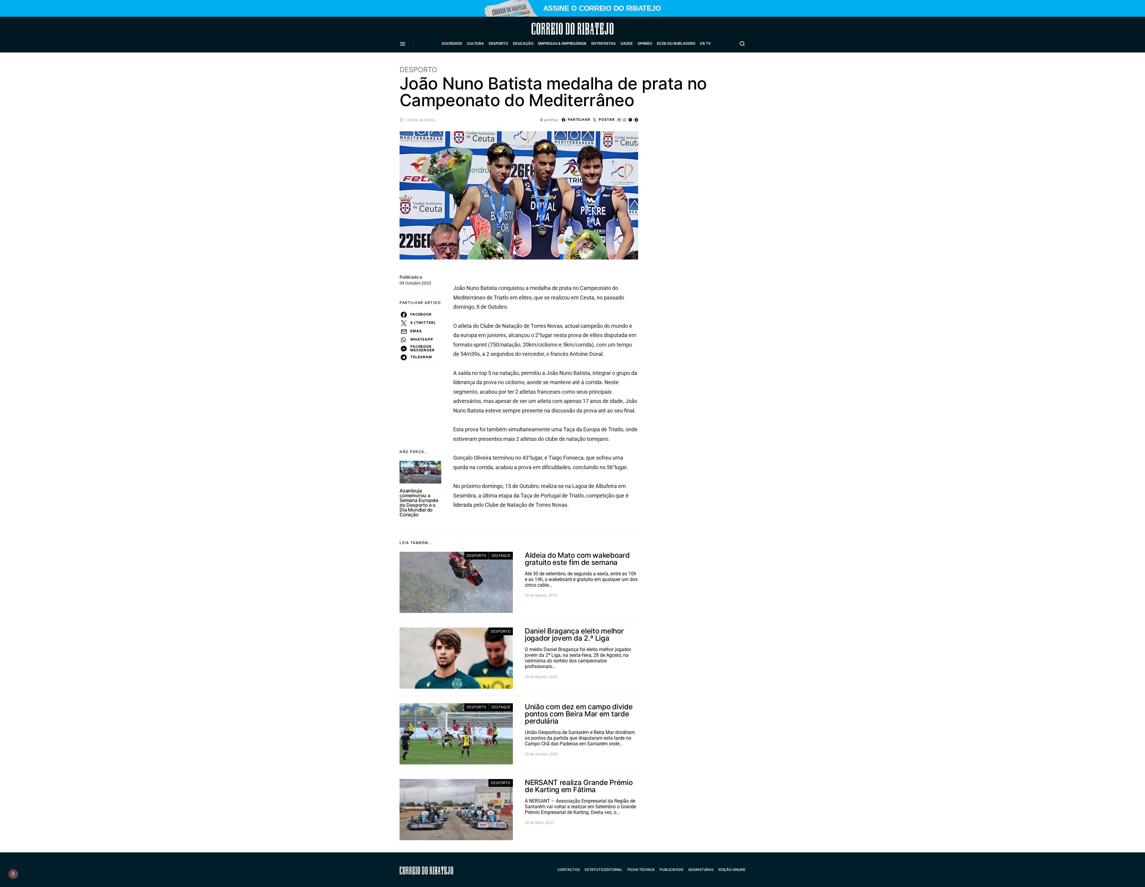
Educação (523, 43)
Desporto (498, 43)
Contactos (568, 869)
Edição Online (731, 869)
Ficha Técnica (641, 869)
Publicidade (671, 869)
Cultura (475, 43)
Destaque (500, 555)
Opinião (645, 43)
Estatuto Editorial (604, 869)
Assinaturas (701, 869)
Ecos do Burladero (676, 43)
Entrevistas (603, 43)
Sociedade (452, 43)
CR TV (705, 43)
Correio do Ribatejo (558, 28)
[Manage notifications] (13, 874)
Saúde (627, 43)
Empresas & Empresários (562, 43)
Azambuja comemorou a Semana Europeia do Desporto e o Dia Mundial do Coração (419, 502)
